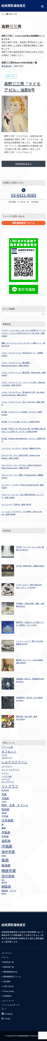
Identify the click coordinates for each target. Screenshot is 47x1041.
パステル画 (7, 776)
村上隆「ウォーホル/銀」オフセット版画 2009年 (21, 422)
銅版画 (6, 886)
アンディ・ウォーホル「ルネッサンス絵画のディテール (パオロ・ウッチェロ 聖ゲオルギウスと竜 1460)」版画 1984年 (23, 333)
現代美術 (8, 876)
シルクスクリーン (14, 762)
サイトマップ (8, 1001)
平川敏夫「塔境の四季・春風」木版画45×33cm (30, 605)
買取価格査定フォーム (12, 977)
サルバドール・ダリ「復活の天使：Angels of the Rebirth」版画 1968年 (21, 456)
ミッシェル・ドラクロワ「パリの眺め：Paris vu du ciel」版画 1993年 (22, 513)
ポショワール (6, 779)
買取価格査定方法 (10, 972)
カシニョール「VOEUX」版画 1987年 (16, 504)
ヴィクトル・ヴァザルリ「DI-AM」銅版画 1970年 (21, 448)
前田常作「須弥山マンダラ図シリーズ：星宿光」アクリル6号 (30, 623)
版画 (5, 860)
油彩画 (6, 840)
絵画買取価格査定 (14, 5)
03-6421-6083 (23, 195)
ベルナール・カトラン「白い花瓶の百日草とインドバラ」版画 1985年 (23, 496)
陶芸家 (4, 894)
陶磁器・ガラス (9, 891)
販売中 (4, 882)
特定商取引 (7, 996)
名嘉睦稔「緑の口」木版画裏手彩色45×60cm (30, 680)
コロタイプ (7, 758)
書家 (4, 828)
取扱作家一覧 (8, 967)
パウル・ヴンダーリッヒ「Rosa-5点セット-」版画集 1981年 (22, 354)
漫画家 (4, 856)
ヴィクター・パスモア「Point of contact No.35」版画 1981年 (23, 486)
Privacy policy (8, 991)
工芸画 (4, 802)
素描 (3, 880)
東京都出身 (7, 66)
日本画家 (8, 820)
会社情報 (6, 981)
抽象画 (4, 813)
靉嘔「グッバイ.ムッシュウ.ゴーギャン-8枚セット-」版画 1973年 (23, 344)
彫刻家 (5, 809)
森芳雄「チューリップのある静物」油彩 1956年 (30, 661)
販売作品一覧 (8, 962)
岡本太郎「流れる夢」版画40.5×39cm (26, 717)
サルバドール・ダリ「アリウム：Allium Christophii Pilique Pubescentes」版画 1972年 (21, 466)
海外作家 (8, 852)
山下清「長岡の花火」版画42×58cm (30, 566)
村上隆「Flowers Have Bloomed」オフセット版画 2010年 (23, 439)
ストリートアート (11, 770)
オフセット (9, 751)
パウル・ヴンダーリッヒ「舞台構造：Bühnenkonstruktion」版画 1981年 (16, 364)
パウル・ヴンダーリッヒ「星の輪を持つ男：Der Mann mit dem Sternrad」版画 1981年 (23, 393)
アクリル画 (7, 747)
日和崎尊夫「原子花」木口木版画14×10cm (29, 699)
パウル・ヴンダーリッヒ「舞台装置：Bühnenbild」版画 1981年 (23, 374)
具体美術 (5, 790)
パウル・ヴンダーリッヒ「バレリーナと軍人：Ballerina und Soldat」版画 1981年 (23, 383)
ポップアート (8, 782)
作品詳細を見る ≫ (23, 164)
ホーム (6, 957)
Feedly (7, 1019)
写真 (4, 794)
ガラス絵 (4, 755)
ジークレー (7, 766)
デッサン (5, 773)
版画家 (6, 865)
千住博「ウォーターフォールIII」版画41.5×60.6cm (30, 548)
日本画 (5, 816)
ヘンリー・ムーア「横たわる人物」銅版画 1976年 (30, 642)
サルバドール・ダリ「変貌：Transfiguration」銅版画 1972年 (22, 476)
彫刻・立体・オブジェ (15, 805)
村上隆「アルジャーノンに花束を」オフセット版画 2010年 (22, 413)
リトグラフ (10, 786)
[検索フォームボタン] (43, 314)
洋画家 (7, 846)
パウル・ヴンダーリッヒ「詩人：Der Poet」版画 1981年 (23, 403)
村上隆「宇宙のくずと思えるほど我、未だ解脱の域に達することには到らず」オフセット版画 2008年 (23, 430)
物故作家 (9, 871)
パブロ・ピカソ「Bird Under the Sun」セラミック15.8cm (29, 586)
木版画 (6, 832)
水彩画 (5, 836)
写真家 (5, 798)
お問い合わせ (8, 986)
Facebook (9, 1014)
